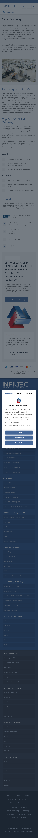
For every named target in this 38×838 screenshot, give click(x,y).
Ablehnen (19, 432)
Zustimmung (9, 393)
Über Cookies (29, 393)
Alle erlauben (19, 442)
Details (19, 393)
